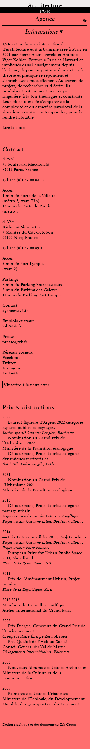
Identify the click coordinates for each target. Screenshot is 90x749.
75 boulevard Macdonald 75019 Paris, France (26, 167)
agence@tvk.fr (15, 310)
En (85, 20)
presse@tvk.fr (15, 341)
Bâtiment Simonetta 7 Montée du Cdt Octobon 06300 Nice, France (27, 232)
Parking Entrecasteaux (41, 284)
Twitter (9, 362)
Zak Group (68, 724)
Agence (45, 18)
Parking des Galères (39, 289)
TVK (45, 12)
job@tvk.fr (12, 325)
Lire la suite (13, 127)
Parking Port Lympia (42, 294)
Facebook (11, 357)
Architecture (45, 5)
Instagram (12, 367)
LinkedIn (11, 373)
